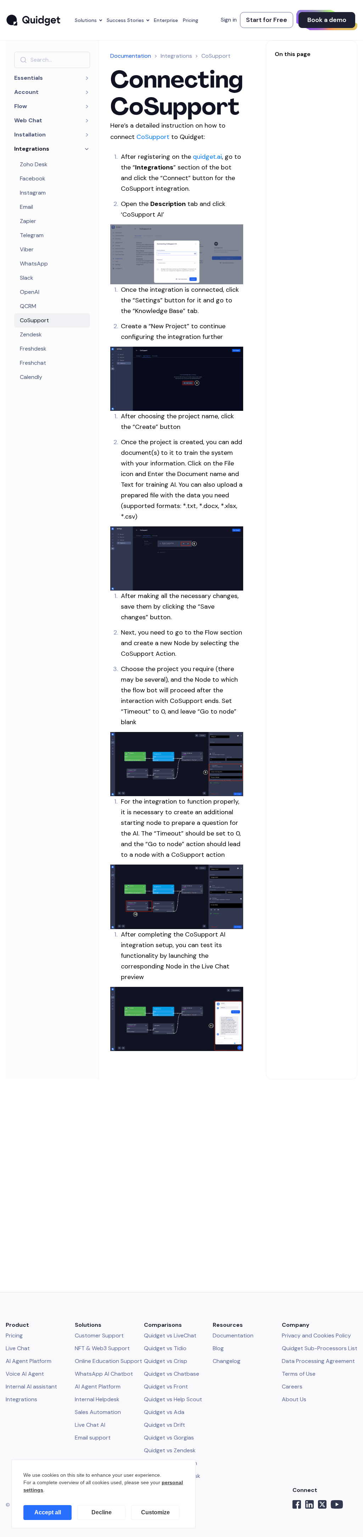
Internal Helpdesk (97, 1399)
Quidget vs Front (166, 1386)
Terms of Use (298, 1373)
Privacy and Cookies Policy (316, 1335)
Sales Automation (98, 1412)
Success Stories (125, 20)
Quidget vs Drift (164, 1425)
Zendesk (31, 334)
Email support (93, 1437)
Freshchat (33, 363)
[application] (103, 1493)
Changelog (226, 1361)
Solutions (86, 20)
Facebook (32, 178)
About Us (294, 1399)
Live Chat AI (90, 1425)
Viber (27, 249)
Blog (218, 1348)
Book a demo (326, 20)
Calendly (31, 377)
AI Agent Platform (28, 1361)
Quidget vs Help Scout (173, 1399)
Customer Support (99, 1335)
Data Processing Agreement (318, 1361)
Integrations (21, 1399)
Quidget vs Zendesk (170, 1450)
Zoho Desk (34, 164)
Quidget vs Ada (164, 1412)
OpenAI (29, 292)
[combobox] (52, 60)
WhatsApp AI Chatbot (104, 1373)
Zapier (28, 221)
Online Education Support (108, 1361)
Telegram (32, 235)
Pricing (190, 20)
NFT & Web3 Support (102, 1348)
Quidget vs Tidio (165, 1348)
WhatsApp (34, 263)
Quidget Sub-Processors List (319, 1348)
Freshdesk (33, 348)
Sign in (228, 19)
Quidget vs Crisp (165, 1361)
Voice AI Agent (25, 1373)
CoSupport (34, 320)
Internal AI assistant (31, 1386)
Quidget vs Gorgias (169, 1437)
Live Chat (18, 1348)
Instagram (33, 192)
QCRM (28, 306)
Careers (292, 1386)
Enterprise (166, 20)
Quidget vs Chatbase (171, 1373)
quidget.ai (207, 156)
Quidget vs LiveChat (170, 1335)
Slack (26, 277)
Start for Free (266, 20)
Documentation (130, 56)
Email (26, 207)
